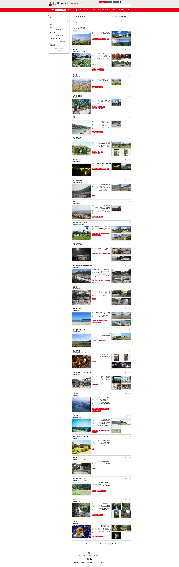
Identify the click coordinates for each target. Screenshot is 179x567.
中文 (116, 2)
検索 (59, 51)
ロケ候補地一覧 (60, 10)
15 (105, 544)
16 (109, 544)
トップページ (74, 20)
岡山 (51, 27)
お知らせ (52, 10)
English (109, 2)
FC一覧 (79, 10)
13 (97, 544)
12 (93, 544)
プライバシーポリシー (100, 562)
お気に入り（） (71, 10)
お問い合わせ (90, 562)
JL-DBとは (76, 562)
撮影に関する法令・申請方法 (109, 10)
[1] (129, 5)
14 (101, 544)
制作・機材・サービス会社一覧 (91, 10)
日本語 (102, 2)
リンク (82, 562)
